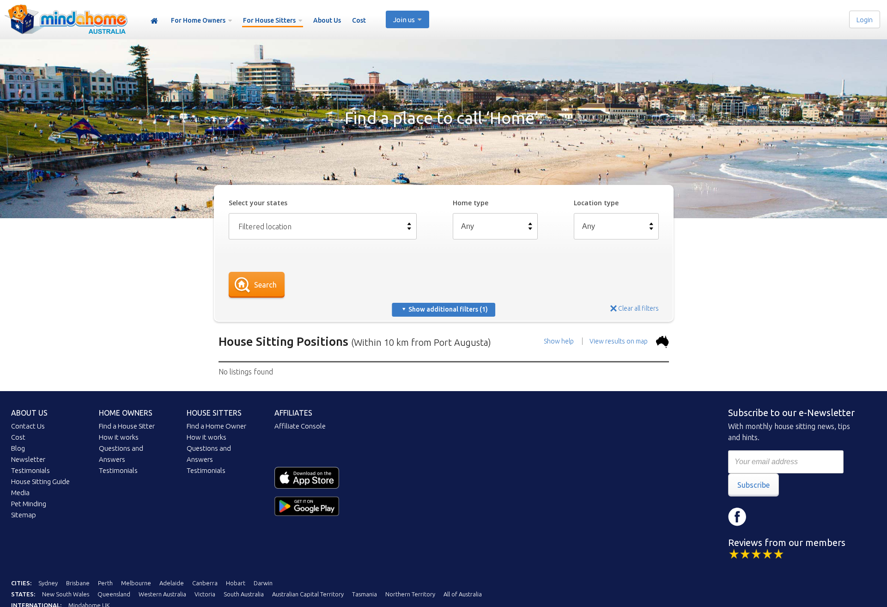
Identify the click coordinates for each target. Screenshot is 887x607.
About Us (327, 20)
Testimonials (30, 470)
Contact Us (28, 426)
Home (154, 21)
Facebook (737, 517)
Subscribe (753, 485)
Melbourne (136, 583)
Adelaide (171, 583)
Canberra (205, 583)
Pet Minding (28, 504)
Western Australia (162, 594)
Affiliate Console (300, 426)
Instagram (765, 517)
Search (265, 285)
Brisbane (78, 583)
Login (865, 20)
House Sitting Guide (40, 481)
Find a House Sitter (127, 426)
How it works (119, 437)
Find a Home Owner (216, 426)
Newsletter (28, 459)
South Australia (244, 594)
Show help (559, 341)
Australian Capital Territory (308, 594)
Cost (359, 20)
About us (29, 413)
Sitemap (23, 515)
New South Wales (65, 594)
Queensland (113, 594)
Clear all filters (638, 308)
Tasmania (364, 594)
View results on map (619, 341)
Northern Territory (410, 594)
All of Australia (463, 594)
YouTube (793, 517)
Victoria (204, 594)
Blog (18, 448)
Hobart (235, 583)
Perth (105, 583)
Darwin (263, 583)
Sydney (48, 583)
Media (20, 493)
